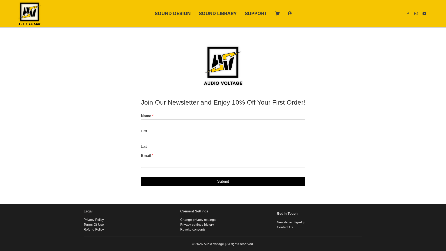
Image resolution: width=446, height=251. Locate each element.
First (144, 131)
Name (147, 116)
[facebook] (408, 13)
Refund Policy (94, 229)
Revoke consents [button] (193, 229)
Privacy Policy (94, 219)
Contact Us (285, 227)
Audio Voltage (214, 244)
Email (147, 156)
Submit (223, 181)
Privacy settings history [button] (197, 224)
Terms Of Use (94, 224)
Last (144, 146)
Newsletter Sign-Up (291, 222)
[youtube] (424, 13)
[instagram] (416, 13)
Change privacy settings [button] (198, 219)
